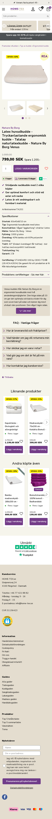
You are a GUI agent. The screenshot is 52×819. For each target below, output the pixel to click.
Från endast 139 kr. (19, 28)
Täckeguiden (8, 685)
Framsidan (6, 46)
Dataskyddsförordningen (13, 644)
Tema (4, 729)
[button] (22, 118)
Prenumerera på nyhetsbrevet (21, 781)
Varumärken (7, 725)
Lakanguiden (8, 695)
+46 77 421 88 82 (19, 592)
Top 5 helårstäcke (10, 718)
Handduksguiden (9, 702)
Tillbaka (9, 377)
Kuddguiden (7, 688)
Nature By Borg (11, 127)
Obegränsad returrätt (12, 662)
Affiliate (6, 665)
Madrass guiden (9, 699)
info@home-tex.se (24, 603)
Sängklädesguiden (10, 692)
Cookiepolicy (8, 648)
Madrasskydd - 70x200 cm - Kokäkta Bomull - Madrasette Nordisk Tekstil (38, 429)
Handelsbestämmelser (13, 641)
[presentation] (3, 2)
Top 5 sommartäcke (11, 722)
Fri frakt (5, 651)
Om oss (5, 655)
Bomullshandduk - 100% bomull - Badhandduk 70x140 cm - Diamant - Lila (38, 501)
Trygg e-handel (9, 658)
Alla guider (7, 681)
